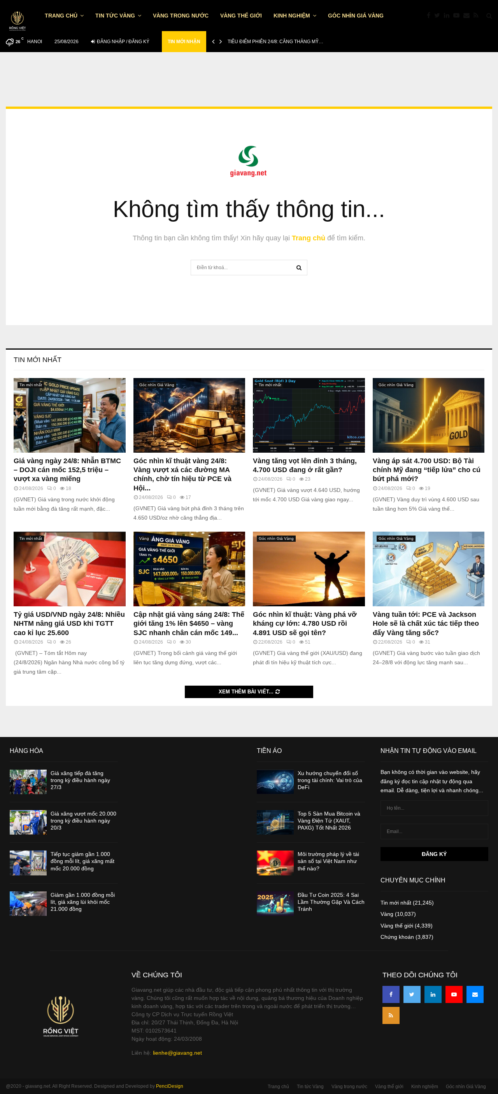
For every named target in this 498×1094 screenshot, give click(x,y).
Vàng (144, 538)
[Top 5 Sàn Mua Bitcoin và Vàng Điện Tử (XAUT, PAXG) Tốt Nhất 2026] (275, 822)
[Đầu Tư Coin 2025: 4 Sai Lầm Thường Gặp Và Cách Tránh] (275, 903)
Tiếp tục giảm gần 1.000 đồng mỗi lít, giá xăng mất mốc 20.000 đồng (82, 861)
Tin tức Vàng (115, 15)
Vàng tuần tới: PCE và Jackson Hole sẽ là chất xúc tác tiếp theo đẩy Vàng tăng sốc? (426, 624)
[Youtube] (458, 15)
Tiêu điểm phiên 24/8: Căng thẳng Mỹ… (275, 41)
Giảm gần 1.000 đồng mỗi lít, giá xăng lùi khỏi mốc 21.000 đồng (83, 902)
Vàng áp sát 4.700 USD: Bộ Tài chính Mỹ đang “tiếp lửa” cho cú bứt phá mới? (426, 470)
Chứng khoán (397, 937)
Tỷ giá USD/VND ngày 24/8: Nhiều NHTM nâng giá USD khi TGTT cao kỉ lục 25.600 (69, 624)
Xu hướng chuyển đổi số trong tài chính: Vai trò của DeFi (330, 780)
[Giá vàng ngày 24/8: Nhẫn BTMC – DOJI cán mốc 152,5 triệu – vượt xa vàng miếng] (70, 415)
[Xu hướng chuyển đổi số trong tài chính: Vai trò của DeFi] (275, 782)
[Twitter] (439, 15)
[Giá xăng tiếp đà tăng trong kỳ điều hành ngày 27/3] (28, 782)
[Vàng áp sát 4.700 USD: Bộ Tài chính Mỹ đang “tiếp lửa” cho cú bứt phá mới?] (429, 415)
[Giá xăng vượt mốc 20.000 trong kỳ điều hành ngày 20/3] (28, 822)
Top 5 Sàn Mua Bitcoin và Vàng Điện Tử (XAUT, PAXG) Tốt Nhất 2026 (329, 820)
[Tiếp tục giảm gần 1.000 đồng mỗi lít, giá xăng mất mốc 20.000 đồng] (28, 863)
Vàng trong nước (181, 15)
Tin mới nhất (37, 360)
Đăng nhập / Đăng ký (122, 41)
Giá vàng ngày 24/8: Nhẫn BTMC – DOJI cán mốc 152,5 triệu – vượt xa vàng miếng (67, 470)
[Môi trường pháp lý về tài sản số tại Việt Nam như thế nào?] (275, 863)
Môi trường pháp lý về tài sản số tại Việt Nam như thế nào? (328, 861)
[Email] (468, 15)
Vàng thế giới (241, 15)
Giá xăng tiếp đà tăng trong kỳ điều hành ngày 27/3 (80, 780)
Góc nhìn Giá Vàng (356, 15)
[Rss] (477, 15)
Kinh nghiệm (292, 15)
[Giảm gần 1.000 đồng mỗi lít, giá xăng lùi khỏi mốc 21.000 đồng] (28, 903)
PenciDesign (169, 1086)
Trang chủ (61, 15)
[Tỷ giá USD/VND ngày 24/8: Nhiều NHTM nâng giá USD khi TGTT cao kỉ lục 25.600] (70, 569)
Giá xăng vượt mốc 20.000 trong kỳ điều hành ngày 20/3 (83, 820)
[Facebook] (430, 15)
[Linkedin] (448, 15)
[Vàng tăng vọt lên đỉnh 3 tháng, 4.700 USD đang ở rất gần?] (309, 415)
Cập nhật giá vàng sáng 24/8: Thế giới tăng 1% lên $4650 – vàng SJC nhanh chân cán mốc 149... (188, 624)
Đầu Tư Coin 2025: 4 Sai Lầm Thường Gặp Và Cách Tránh (331, 902)
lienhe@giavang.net (177, 1053)
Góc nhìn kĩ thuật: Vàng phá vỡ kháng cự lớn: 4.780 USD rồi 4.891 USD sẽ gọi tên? (305, 624)
